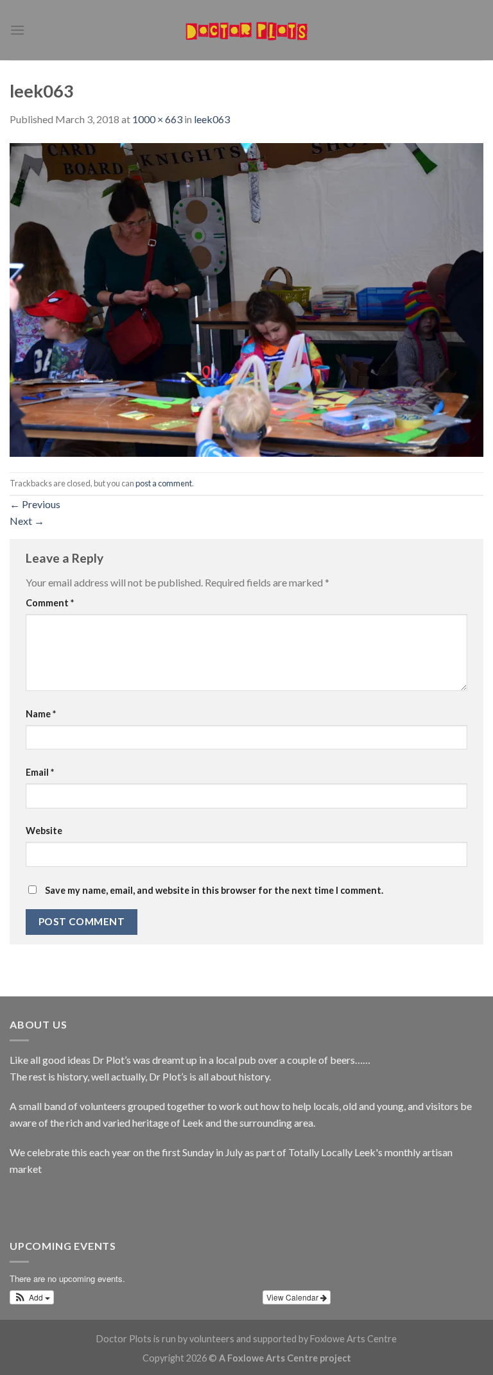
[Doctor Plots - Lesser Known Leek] (246, 30)
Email (40, 772)
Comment (50, 602)
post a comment (163, 483)
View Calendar (293, 1297)
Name (41, 713)
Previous (35, 504)
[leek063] (246, 298)
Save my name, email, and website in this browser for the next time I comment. (214, 890)
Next (27, 521)
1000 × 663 (157, 119)
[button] (31, 1297)
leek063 (212, 119)
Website (44, 830)
